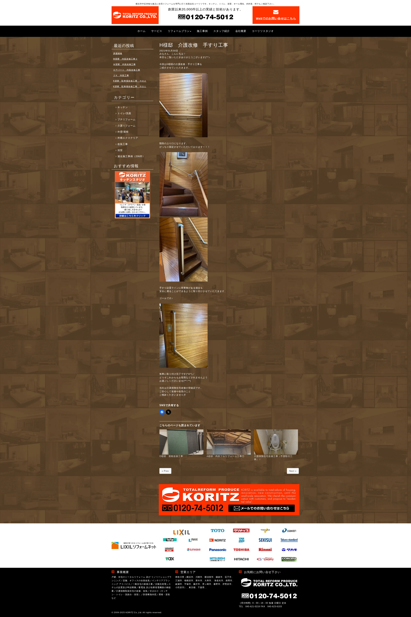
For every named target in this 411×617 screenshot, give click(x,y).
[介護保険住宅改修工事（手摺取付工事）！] (276, 442)
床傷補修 (117, 53)
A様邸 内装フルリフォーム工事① (225, 456)
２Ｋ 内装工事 (121, 75)
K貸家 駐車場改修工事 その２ (129, 81)
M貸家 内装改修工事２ (125, 59)
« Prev (165, 471)
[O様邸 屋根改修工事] (181, 442)
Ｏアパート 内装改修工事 (126, 70)
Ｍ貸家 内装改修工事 (124, 64)
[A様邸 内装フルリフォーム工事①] (229, 442)
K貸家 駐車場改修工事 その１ (129, 86)
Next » (292, 471)
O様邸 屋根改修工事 (171, 456)
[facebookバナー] (132, 217)
